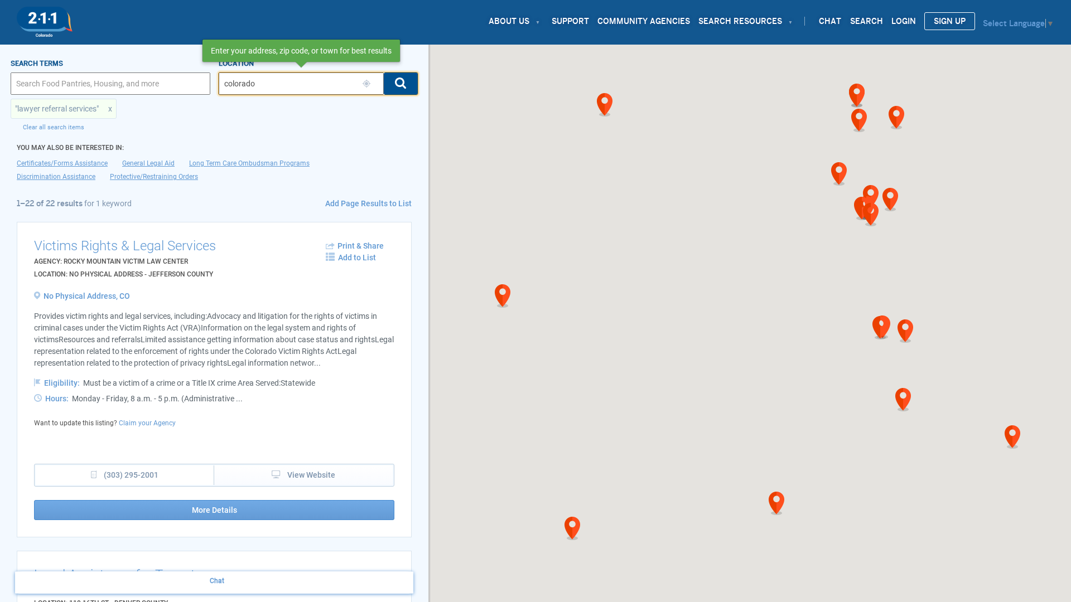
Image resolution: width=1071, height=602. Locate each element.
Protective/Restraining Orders (154, 177)
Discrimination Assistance (56, 177)
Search (866, 21)
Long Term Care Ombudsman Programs (249, 163)
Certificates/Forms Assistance (62, 163)
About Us (509, 21)
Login (903, 21)
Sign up (950, 21)
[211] (45, 18)
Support (570, 21)
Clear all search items (53, 127)
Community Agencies (643, 21)
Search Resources (740, 21)
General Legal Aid (148, 163)
